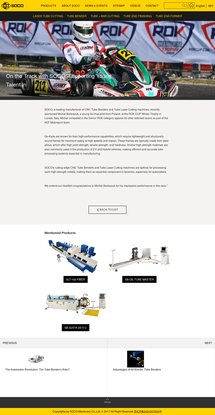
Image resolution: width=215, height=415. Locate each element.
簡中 (211, 6)
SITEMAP (119, 6)
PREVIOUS (10, 343)
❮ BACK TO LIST (107, 209)
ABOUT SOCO (71, 6)
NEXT (208, 343)
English (200, 6)
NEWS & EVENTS (96, 6)
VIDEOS (135, 6)
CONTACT (152, 6)
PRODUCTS (48, 6)
